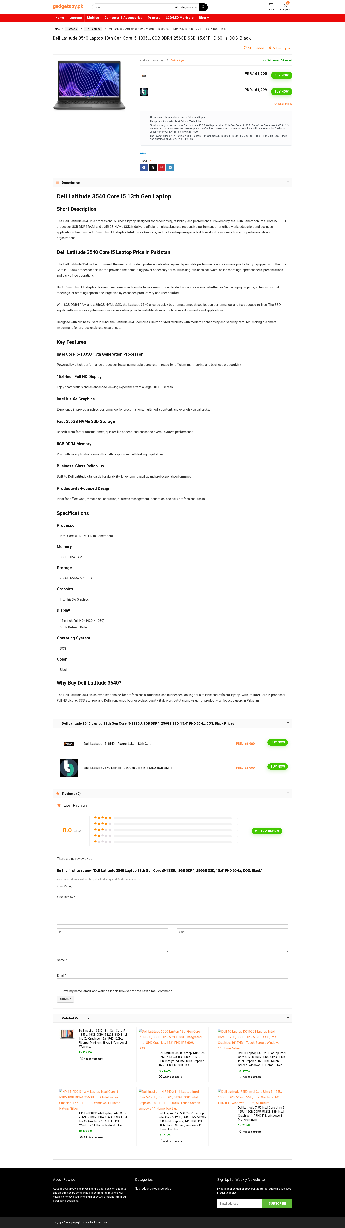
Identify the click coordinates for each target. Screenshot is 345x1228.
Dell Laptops (93, 28)
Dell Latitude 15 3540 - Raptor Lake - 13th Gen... (118, 744)
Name (62, 960)
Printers (154, 18)
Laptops (75, 18)
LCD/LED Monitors (180, 18)
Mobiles (93, 18)
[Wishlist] (271, 6)
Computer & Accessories (123, 18)
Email (61, 975)
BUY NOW (281, 75)
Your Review (66, 897)
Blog (202, 18)
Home (59, 18)
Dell (150, 160)
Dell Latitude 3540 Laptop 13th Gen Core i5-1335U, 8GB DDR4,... (129, 768)
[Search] (203, 7)
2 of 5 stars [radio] (78, 885)
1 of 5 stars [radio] (77, 885)
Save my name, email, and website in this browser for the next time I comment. (117, 991)
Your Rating (64, 886)
